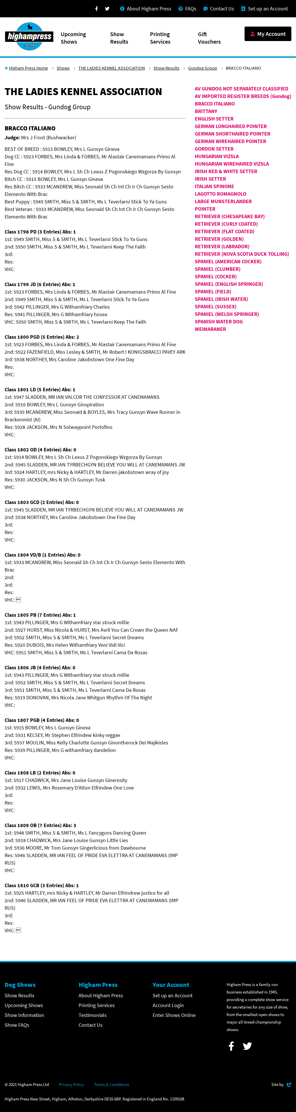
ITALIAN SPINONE (214, 186)
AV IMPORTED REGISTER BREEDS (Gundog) (243, 96)
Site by (281, 1084)
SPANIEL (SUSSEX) (215, 306)
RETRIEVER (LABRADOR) (222, 246)
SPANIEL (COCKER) (216, 276)
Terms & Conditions (111, 1084)
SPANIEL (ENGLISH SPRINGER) (229, 284)
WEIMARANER (210, 329)
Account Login (168, 1005)
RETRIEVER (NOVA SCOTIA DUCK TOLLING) (242, 254)
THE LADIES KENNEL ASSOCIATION (111, 68)
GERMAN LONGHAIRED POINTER (231, 126)
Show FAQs (17, 1025)
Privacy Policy (71, 1084)
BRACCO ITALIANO (215, 103)
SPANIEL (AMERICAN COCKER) (228, 261)
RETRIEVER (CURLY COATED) (226, 223)
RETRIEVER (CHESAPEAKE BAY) (230, 216)
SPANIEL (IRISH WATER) (221, 299)
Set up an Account (173, 995)
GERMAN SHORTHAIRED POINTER (232, 133)
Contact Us (91, 1025)
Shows (63, 68)
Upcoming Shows (73, 37)
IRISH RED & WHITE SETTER (226, 171)
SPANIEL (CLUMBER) (217, 269)
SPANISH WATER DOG (219, 321)
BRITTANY (206, 111)
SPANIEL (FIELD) (213, 291)
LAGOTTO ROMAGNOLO (220, 193)
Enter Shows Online (174, 1015)
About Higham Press (101, 995)
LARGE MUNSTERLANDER (223, 201)
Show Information (24, 1015)
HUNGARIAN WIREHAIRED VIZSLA (232, 163)
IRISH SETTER (210, 178)
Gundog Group (202, 68)
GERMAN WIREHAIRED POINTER (230, 141)
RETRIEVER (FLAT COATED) (224, 231)
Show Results (119, 37)
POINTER (205, 208)
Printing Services (160, 37)
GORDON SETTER (214, 148)
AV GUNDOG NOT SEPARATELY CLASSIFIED (241, 88)
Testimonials (93, 1015)
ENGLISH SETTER (214, 118)
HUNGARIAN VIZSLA (217, 156)
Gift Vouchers (209, 37)
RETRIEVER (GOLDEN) (219, 239)
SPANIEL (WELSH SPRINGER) (227, 314)
